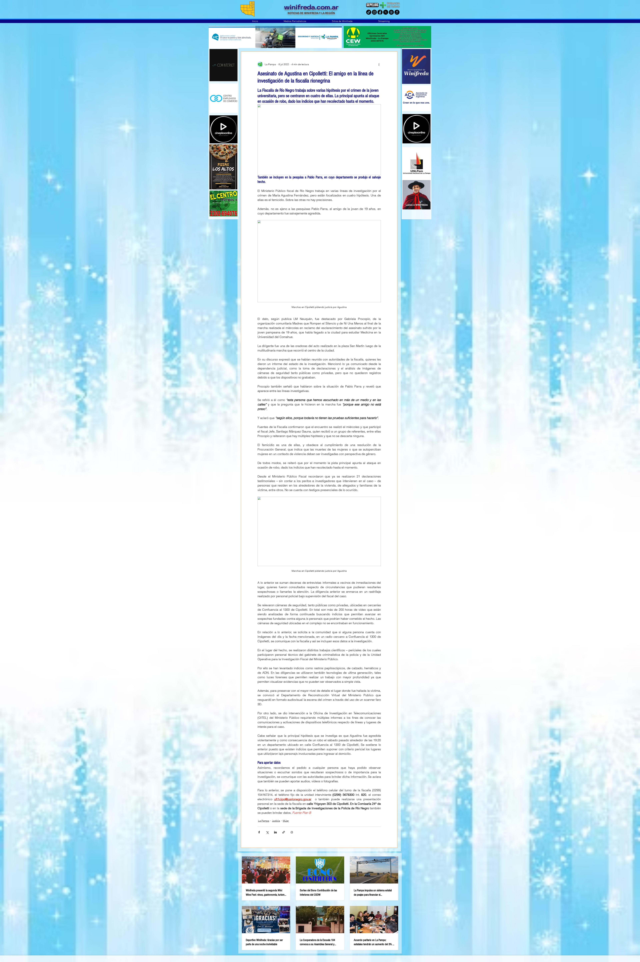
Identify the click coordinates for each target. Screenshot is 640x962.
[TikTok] (368, 12)
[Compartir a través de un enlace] (283, 832)
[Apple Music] (397, 12)
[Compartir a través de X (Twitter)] (267, 832)
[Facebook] (380, 12)
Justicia (276, 820)
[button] (295, 21)
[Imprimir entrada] (291, 832)
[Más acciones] (379, 64)
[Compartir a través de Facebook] (259, 832)
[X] (385, 12)
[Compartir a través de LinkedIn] (275, 832)
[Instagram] (374, 12)
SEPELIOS (372, 5)
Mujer (286, 820)
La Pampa (263, 820)
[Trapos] (391, 12)
